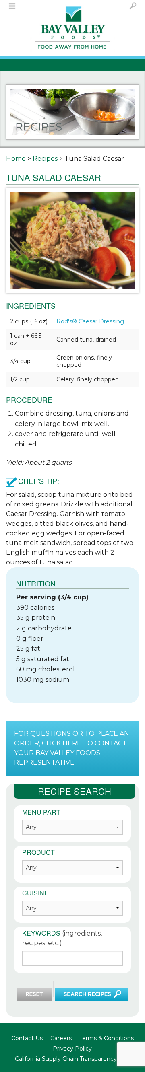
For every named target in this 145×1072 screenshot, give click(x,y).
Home (16, 159)
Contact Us (27, 1038)
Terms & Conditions (106, 1038)
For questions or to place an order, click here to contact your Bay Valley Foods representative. (71, 748)
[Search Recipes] (91, 994)
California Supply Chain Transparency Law (72, 1058)
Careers (61, 1038)
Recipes (45, 159)
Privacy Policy (72, 1048)
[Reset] (34, 994)
